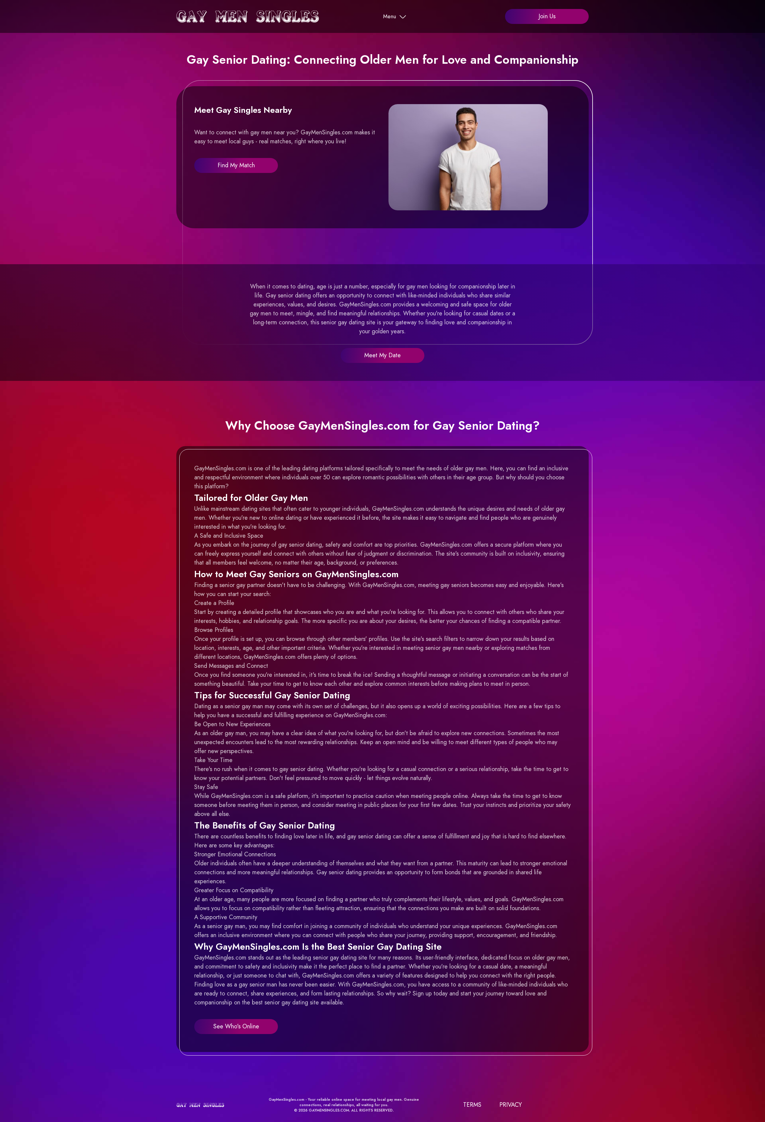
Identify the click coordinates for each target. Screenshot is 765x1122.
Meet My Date (382, 355)
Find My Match (236, 165)
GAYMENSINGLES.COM (329, 1110)
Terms (472, 1104)
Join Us (547, 16)
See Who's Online (236, 1026)
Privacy (510, 1104)
